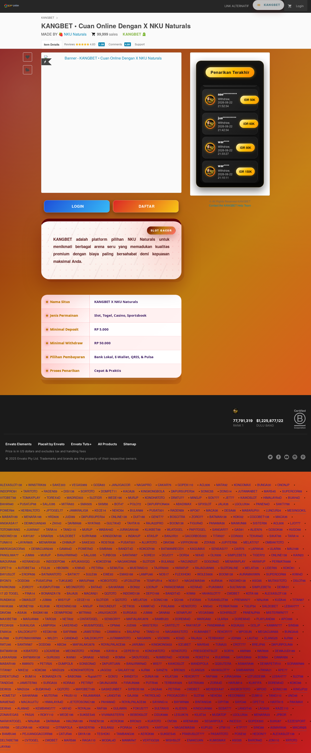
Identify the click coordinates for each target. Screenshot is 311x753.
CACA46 (156, 689)
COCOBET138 (259, 517)
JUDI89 (70, 517)
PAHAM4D (108, 702)
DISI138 (69, 491)
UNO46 (292, 695)
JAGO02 (105, 670)
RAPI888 (211, 676)
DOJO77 (167, 555)
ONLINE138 (119, 517)
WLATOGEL (175, 529)
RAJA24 (196, 638)
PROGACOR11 (177, 695)
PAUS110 (70, 695)
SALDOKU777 (27, 631)
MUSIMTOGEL (94, 625)
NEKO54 (118, 510)
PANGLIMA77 (9, 555)
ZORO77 (197, 517)
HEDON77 (259, 734)
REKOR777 (224, 631)
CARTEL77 (172, 625)
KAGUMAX (197, 548)
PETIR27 (87, 683)
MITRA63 (67, 504)
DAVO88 (168, 542)
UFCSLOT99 (132, 580)
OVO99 (172, 721)
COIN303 (237, 536)
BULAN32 (167, 561)
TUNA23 (221, 644)
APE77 (282, 670)
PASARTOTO (219, 734)
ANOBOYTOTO (240, 689)
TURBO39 (109, 555)
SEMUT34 (116, 568)
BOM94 (120, 657)
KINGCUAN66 (202, 708)
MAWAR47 (129, 740)
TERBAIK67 (216, 638)
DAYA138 (84, 734)
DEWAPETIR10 (270, 663)
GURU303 (53, 657)
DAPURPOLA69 (282, 644)
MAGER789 (86, 727)
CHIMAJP (68, 542)
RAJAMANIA (91, 695)
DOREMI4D (182, 619)
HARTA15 (276, 702)
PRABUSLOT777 (193, 734)
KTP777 (241, 727)
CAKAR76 (164, 485)
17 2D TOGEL (9, 593)
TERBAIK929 (173, 683)
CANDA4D (71, 638)
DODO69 (23, 580)
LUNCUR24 (273, 510)
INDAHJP (134, 536)
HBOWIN (62, 568)
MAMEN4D (7, 702)
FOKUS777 (140, 708)
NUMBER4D (164, 657)
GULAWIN (120, 708)
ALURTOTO (149, 542)
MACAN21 (91, 593)
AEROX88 (117, 721)
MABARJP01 (251, 510)
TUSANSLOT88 (217, 600)
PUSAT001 (156, 510)
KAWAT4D (148, 606)
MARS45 (270, 491)
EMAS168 (126, 574)
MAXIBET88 (8, 619)
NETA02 (67, 619)
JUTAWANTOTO (120, 638)
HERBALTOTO (30, 510)
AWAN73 (27, 663)
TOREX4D (53, 497)
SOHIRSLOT (228, 612)
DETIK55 (128, 606)
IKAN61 (71, 657)
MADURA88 (8, 561)
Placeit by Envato (51, 444)
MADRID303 (75, 497)
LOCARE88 (51, 651)
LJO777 (295, 523)
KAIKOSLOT (248, 497)
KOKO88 (40, 670)
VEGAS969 (79, 485)
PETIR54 (97, 568)
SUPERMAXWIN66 (28, 638)
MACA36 (212, 510)
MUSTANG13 (139, 568)
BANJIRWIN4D (67, 555)
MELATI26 (252, 568)
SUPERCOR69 (292, 491)
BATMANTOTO (51, 574)
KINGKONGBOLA (153, 491)
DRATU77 (177, 497)
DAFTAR (147, 206)
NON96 (95, 651)
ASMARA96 (246, 663)
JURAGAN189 (129, 529)
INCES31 (235, 721)
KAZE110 (281, 708)
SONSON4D (87, 663)
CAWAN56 (281, 657)
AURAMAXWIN (249, 574)
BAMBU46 (9, 734)
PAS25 (29, 714)
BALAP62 (133, 631)
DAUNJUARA (108, 683)
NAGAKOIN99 (126, 561)
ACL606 (204, 485)
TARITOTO (30, 491)
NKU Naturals (75, 34)
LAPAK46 (257, 548)
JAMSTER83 (91, 631)
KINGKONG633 (161, 644)
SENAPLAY (184, 612)
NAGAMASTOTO (176, 631)
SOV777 (213, 497)
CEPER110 (131, 651)
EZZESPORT (297, 721)
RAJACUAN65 (204, 568)
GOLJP (255, 625)
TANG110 (69, 529)
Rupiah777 (95, 676)
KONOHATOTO (155, 497)
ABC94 (61, 644)
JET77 (229, 497)
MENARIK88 (47, 542)
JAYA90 (5, 746)
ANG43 (207, 606)
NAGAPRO (144, 485)
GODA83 (99, 485)
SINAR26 (47, 536)
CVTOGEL (31, 740)
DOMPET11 (109, 491)
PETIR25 (46, 663)
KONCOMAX (242, 485)
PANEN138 (96, 721)
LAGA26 (263, 708)
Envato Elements (18, 444)
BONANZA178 (50, 593)
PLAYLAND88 (265, 619)
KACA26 (129, 491)
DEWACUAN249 (35, 523)
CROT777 (239, 644)
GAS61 (239, 529)
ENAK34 (5, 631)
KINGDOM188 (112, 536)
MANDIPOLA (199, 663)
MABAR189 (10, 517)
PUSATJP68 (28, 504)
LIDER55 (271, 568)
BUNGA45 (291, 631)
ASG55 (257, 580)
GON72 (113, 676)
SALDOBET (67, 536)
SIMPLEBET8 (236, 555)
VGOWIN (163, 638)
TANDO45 (6, 683)
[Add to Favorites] (27, 57)
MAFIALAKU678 (137, 619)
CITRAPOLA (64, 727)
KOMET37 (9, 695)
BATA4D (96, 587)
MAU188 (292, 548)
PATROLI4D (153, 695)
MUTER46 (51, 695)
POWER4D (85, 548)
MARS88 (70, 740)
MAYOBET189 (85, 689)
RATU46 (5, 644)
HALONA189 (74, 721)
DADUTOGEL (140, 657)
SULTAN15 (161, 708)
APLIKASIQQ (80, 561)
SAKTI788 (283, 504)
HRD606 (53, 517)
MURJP (133, 497)
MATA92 (221, 485)
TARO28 (50, 619)
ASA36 (22, 612)
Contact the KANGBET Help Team (230, 205)
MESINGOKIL (296, 510)
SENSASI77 (219, 548)
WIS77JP (64, 600)
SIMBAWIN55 (245, 670)
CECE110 (83, 600)
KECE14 (100, 510)
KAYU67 (28, 536)
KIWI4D (80, 568)
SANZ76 (161, 670)
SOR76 (229, 651)
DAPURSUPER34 (182, 491)
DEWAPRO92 (63, 612)
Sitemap (129, 444)
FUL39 (45, 568)
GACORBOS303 (195, 536)
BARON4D (255, 740)
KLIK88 (45, 606)
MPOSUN (245, 631)
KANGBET (47, 17)
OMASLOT (29, 600)
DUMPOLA (65, 663)
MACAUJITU (29, 702)
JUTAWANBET (247, 491)
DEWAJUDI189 (285, 651)
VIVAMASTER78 (112, 714)
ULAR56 (275, 548)
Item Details (51, 44)
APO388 (286, 619)
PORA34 (126, 727)
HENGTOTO (188, 606)
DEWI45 (5, 708)
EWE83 (108, 574)
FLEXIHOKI (183, 574)
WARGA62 (204, 619)
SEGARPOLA (213, 721)
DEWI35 (5, 689)
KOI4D (180, 638)
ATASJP (152, 536)
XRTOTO (291, 740)
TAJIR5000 (161, 568)
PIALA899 (167, 606)
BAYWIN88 (181, 702)
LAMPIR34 (48, 625)
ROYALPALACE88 (113, 644)
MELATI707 (251, 542)
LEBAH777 (291, 606)
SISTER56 (260, 523)
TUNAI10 (6, 542)
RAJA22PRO (154, 523)
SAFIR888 (70, 631)
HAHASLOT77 (211, 593)
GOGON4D (211, 561)
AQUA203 (237, 625)
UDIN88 (236, 638)
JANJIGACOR (120, 485)
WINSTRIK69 (37, 485)
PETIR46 (174, 689)
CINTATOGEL (89, 619)
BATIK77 (73, 574)
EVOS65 (195, 600)
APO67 (195, 510)
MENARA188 (32, 517)
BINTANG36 (203, 702)
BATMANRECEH (172, 548)
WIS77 (157, 663)
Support (140, 44)
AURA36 (216, 580)
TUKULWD (66, 580)
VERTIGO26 (151, 740)
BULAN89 (136, 510)
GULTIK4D (114, 523)
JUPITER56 (229, 542)
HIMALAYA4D (272, 497)
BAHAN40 (6, 504)
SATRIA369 (196, 683)
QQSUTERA (223, 663)
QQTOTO (110, 593)
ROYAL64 (84, 708)
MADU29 (58, 670)
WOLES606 (205, 574)
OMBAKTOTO (274, 542)
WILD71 (52, 638)
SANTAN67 (129, 555)
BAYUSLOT (7, 574)
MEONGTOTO (75, 587)
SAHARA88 (116, 587)
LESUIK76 (181, 714)
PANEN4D (263, 504)
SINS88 (293, 625)
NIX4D (199, 555)
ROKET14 (202, 657)
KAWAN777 (274, 625)
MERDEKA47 (215, 689)
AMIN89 (245, 651)
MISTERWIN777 (277, 612)
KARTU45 (161, 727)
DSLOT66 (299, 580)
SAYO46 (240, 702)
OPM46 (115, 625)
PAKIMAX (296, 702)
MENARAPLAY (235, 561)
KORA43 (69, 683)
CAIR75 (239, 548)
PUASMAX (216, 587)
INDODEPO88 (55, 561)
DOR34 (184, 555)
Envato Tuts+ (81, 444)
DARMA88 (74, 523)
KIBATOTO (30, 651)
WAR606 (262, 651)
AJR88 (4, 638)
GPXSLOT (205, 504)
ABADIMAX (183, 504)
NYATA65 (94, 523)
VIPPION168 (189, 542)
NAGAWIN (144, 638)
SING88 (258, 727)
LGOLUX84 (242, 504)
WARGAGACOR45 (12, 548)
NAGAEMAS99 (194, 580)
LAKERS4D (69, 625)
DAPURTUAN (111, 663)
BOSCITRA (177, 517)
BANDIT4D (125, 548)
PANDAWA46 (215, 625)
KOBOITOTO (108, 580)
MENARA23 (262, 714)
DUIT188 (139, 517)
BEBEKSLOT (139, 714)
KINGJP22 (300, 689)
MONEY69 (26, 606)
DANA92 (164, 612)
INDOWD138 (8, 536)
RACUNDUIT (189, 561)
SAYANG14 (160, 702)
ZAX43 (56, 523)
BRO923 (179, 670)
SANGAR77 (220, 529)
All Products (107, 444)
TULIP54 (250, 606)
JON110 (273, 740)
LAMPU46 (146, 574)
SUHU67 (275, 721)
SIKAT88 (275, 536)
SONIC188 (160, 600)
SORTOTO (87, 491)
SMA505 (86, 504)
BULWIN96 (222, 657)
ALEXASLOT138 (11, 485)
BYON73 (5, 580)
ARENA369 (190, 721)
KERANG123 (31, 561)
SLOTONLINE (229, 568)
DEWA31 (283, 587)
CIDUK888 (161, 714)
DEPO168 (152, 593)
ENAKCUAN (195, 740)
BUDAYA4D (43, 689)
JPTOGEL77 (54, 510)
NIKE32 (23, 670)
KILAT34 (200, 714)
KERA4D (196, 587)
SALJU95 (49, 504)
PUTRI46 (152, 683)
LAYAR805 (25, 542)
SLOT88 (298, 676)
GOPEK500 (255, 721)
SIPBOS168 (136, 689)
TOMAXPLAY (31, 497)
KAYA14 (111, 651)
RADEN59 (50, 491)
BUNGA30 (264, 485)
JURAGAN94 (232, 676)
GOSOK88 (275, 529)
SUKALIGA (27, 625)
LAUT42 (252, 638)
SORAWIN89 (295, 663)
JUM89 (29, 555)
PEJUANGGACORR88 (37, 734)
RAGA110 (88, 740)
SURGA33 (130, 612)
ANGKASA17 (9, 523)
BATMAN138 (218, 517)
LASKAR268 (8, 657)
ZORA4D (216, 683)
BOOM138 (177, 523)
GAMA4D (65, 548)
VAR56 (4, 727)
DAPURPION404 (158, 504)
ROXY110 (46, 714)
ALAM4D (23, 708)
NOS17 (164, 574)
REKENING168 (66, 606)
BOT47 (118, 504)
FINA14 (30, 593)
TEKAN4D (256, 536)
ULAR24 (222, 619)
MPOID (261, 689)
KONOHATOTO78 (82, 670)
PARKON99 (7, 587)
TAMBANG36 (125, 734)
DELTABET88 (9, 740)
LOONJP (152, 587)
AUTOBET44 (26, 568)
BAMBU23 (161, 619)
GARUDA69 (243, 657)
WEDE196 (115, 497)
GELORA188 (23, 727)
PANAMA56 (217, 523)
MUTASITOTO (277, 580)
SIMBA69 (105, 548)
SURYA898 (89, 536)
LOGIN (78, 206)
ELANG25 (271, 638)
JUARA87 (32, 529)
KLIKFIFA (255, 683)
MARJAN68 (30, 619)
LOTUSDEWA (256, 676)
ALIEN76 (256, 529)
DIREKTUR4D (9, 676)
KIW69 (190, 593)
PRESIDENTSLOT (205, 651)
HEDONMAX (236, 695)
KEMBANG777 (45, 708)
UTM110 (224, 727)
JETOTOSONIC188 (82, 702)
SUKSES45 (87, 714)
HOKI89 (183, 657)
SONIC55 (207, 491)
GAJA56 (132, 695)
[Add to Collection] (27, 69)
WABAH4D (106, 529)
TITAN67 (298, 600)
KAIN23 (298, 555)
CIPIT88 (223, 702)
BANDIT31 (131, 676)
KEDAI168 (50, 631)
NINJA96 (262, 600)
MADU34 (23, 689)
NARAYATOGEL (10, 721)
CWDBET (233, 593)
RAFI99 (102, 708)
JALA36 (223, 504)
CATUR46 (65, 734)
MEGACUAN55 (268, 631)
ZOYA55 (209, 542)
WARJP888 (86, 580)
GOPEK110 (185, 485)
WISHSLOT (173, 740)
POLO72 (135, 504)
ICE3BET (184, 644)
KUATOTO (154, 721)
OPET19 (5, 568)
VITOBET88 (8, 497)
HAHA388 (6, 606)
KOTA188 (252, 593)
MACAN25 (299, 727)
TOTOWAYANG (10, 529)
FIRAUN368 (131, 683)
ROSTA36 (107, 542)
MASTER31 (150, 625)
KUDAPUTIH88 (50, 587)
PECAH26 (6, 625)
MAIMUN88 (238, 523)
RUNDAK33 (7, 600)
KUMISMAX (217, 740)
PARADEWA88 (174, 587)
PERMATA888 (281, 561)
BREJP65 (258, 644)
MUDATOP (219, 714)
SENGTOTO (179, 651)
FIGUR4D (196, 523)
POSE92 (240, 734)
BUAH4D (294, 497)
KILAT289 (171, 676)
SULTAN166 (238, 587)
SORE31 (149, 555)
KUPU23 (206, 727)
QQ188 (178, 600)
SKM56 (103, 504)
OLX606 (215, 555)
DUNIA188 (151, 676)
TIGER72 (258, 555)
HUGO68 (295, 529)
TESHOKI (103, 734)
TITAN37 (218, 536)
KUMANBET (202, 631)
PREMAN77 (242, 600)
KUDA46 (280, 600)
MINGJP (196, 497)
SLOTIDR (95, 497)
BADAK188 (40, 612)
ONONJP (283, 485)
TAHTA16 (133, 523)
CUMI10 (257, 695)
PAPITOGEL (197, 529)
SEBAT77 (224, 708)
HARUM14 (235, 683)
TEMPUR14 (154, 580)
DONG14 (226, 491)
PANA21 (266, 670)
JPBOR (281, 714)
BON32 (135, 587)
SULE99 (91, 574)
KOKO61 (289, 568)
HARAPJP (258, 561)
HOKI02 (238, 517)
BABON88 (74, 676)
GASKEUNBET (111, 689)
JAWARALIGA (78, 510)
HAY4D (66, 708)
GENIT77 (157, 517)
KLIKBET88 (153, 529)
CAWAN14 (113, 631)
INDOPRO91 (8, 491)
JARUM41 (138, 644)
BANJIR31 (171, 536)
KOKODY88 (147, 548)
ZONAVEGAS (9, 714)
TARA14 (51, 529)
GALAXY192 (126, 670)
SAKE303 (58, 485)
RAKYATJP (193, 625)
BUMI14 (30, 676)
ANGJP (88, 606)
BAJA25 (72, 593)
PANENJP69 (251, 612)
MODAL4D (109, 740)
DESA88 (230, 510)
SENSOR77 (112, 619)
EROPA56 (28, 574)
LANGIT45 (114, 695)
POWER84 (7, 510)
